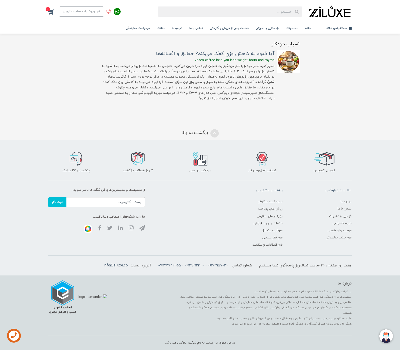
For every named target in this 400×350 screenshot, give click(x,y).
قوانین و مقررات (340, 216)
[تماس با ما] (14, 336)
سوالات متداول (272, 230)
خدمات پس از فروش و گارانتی (229, 28)
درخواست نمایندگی (137, 28)
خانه (308, 28)
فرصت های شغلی (340, 230)
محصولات (292, 28)
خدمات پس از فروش (268, 223)
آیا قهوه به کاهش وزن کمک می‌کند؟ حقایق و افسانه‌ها (215, 53)
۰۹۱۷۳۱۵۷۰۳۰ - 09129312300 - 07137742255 (193, 265)
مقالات (161, 28)
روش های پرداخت (270, 208)
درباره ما (177, 28)
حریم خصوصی (342, 223)
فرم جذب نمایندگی (339, 237)
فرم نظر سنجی (272, 237)
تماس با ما (196, 28)
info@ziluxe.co (116, 265)
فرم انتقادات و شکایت (267, 245)
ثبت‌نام (57, 202)
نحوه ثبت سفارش (270, 201)
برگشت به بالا (195, 133)
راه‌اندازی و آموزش (267, 28)
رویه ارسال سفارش (270, 216)
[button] (53, 11)
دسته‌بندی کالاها (337, 28)
